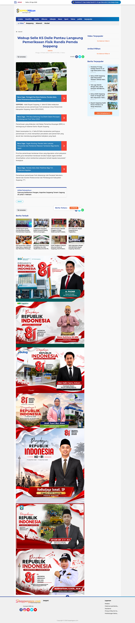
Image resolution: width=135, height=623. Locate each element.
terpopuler (88, 19)
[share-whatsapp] (83, 56)
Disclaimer (108, 608)
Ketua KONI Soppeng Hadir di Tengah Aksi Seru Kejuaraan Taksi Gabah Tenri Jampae (97, 2)
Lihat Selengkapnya (103, 113)
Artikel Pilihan (93, 49)
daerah (39, 23)
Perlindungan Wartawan (112, 613)
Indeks (20, 19)
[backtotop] (67, 597)
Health (36, 19)
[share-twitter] (79, 56)
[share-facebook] (76, 56)
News (60, 19)
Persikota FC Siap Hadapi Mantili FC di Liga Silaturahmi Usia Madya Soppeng (98, 68)
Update (74, 208)
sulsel (47, 23)
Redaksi (107, 603)
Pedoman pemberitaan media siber (112, 606)
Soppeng (30, 23)
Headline (28, 19)
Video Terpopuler (95, 36)
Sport (66, 19)
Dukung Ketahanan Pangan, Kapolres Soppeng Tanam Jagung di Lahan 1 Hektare (41, 193)
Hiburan (44, 19)
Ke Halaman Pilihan (103, 53)
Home (20, 2)
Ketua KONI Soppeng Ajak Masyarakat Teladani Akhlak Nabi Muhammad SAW (98, 77)
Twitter (32, 612)
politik (79, 19)
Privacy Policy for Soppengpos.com (112, 611)
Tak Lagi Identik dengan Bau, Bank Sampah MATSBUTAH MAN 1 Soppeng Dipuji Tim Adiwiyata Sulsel (98, 86)
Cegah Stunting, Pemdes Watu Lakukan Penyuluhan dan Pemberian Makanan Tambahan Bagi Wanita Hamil (38, 146)
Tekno (73, 19)
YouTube (37, 612)
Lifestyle (53, 19)
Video (22, 23)
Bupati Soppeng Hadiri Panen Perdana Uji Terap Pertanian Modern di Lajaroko (98, 104)
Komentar (22, 57)
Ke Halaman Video (103, 41)
